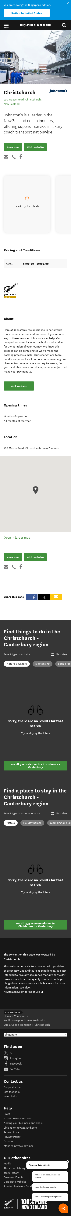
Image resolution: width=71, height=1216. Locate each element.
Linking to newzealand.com (20, 1127)
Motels (11, 823)
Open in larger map (17, 537)
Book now (13, 147)
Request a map (13, 1087)
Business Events (13, 1177)
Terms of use (11, 1132)
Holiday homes (32, 823)
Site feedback (12, 1092)
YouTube (14, 1069)
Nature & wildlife (17, 663)
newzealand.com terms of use (23, 991)
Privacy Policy (12, 1136)
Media (7, 1163)
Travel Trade (11, 1172)
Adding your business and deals (23, 1123)
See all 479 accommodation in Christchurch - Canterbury (35, 925)
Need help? (10, 1096)
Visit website (35, 147)
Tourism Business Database (20, 1186)
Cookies (8, 1141)
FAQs (7, 1114)
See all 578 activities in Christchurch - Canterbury (35, 766)
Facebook (15, 1063)
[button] (6, 25)
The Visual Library (14, 1168)
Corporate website (15, 1181)
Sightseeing (42, 663)
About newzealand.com (18, 1118)
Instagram (15, 1058)
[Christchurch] (58, 91)
